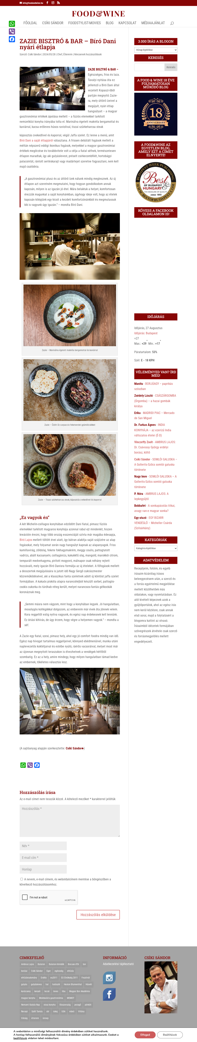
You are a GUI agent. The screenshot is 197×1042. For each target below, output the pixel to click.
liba (63, 991)
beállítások (20, 1038)
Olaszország (65, 1004)
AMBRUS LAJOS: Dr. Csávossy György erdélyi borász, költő (155, 447)
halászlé (56, 984)
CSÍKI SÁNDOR (52, 23)
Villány (81, 1011)
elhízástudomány (29, 977)
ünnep (45, 1018)
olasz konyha (50, 1004)
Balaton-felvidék (56, 964)
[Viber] (12, 31)
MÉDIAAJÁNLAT (153, 23)
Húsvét (89, 984)
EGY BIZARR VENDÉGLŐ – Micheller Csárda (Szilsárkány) (153, 523)
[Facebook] (12, 39)
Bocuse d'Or (73, 964)
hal (47, 984)
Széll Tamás (37, 1011)
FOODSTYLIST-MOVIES (84, 23)
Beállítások (170, 1035)
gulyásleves (36, 984)
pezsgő (77, 1004)
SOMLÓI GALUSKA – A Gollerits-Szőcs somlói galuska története (155, 465)
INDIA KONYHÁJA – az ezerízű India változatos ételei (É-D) (152, 430)
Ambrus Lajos (27, 964)
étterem (35, 1018)
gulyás (24, 984)
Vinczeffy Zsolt (143, 442)
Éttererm (68, 54)
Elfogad (145, 1035)
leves (55, 991)
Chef (59, 54)
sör (47, 1011)
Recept (24, 1011)
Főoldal (30, 23)
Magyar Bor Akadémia (79, 991)
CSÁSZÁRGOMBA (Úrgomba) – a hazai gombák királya (155, 401)
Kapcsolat (127, 23)
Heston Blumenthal (73, 984)
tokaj (55, 1011)
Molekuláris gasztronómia (51, 998)
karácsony (26, 991)
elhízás (70, 971)
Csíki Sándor (34, 54)
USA (63, 1011)
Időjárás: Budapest (146, 333)
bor (84, 964)
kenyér (37, 991)
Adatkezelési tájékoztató (118, 964)
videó (71, 1011)
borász (24, 971)
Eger (49, 971)
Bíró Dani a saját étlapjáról (36, 140)
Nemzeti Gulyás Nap (30, 1004)
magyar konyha (28, 998)
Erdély (44, 977)
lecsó (46, 991)
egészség (59, 971)
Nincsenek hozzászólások (88, 54)
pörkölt (88, 1004)
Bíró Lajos (26, 540)
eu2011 (53, 977)
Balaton (41, 964)
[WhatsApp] (12, 24)
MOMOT (70, 998)
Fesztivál (86, 977)
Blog (110, 23)
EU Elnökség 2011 (69, 977)
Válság (24, 1018)
